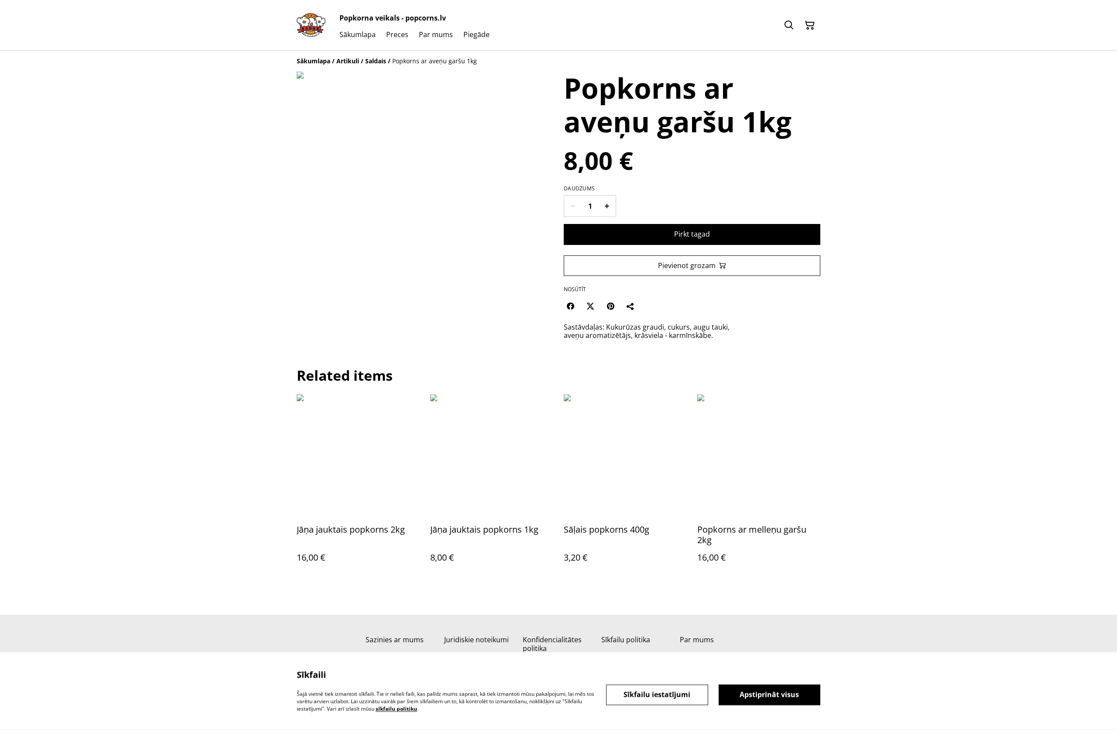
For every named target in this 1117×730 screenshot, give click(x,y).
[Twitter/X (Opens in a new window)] (590, 306)
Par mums (697, 639)
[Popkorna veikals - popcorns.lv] (311, 25)
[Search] (788, 25)
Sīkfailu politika (625, 639)
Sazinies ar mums (395, 639)
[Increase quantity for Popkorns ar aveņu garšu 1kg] (607, 206)
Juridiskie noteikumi (476, 639)
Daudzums (579, 189)
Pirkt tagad (692, 234)
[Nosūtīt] (630, 306)
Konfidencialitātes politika (552, 644)
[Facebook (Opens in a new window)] (570, 306)
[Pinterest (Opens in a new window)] (610, 306)
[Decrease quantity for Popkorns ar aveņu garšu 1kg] (573, 206)
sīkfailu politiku (396, 708)
